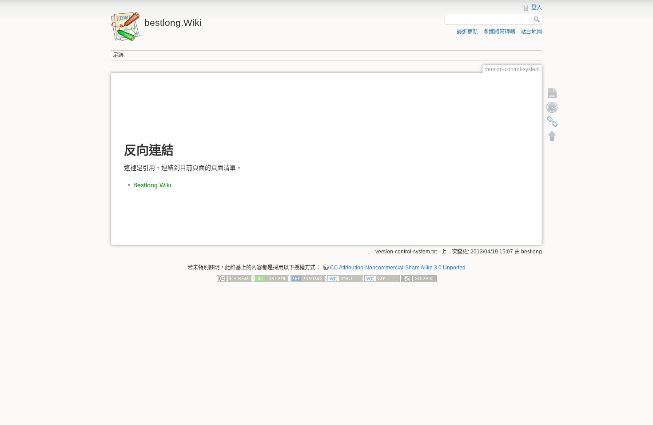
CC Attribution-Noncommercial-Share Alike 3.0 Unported (398, 268)
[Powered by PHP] (308, 278)
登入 (536, 7)
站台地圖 (531, 32)
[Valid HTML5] (345, 278)
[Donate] (271, 278)
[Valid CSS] (382, 278)
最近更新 (467, 32)
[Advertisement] (326, 107)
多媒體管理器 (499, 32)
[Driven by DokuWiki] (419, 278)
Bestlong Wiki (152, 184)
